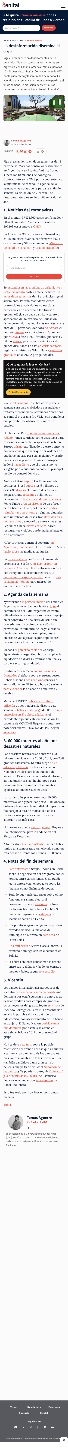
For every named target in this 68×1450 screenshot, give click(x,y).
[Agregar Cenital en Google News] (40, 151)
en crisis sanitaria (49, 346)
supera (30, 485)
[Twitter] (23, 1427)
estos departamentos (17, 296)
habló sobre (11, 551)
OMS (36, 226)
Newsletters (17, 40)
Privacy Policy (41, 1438)
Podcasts (24, 1413)
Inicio (6, 40)
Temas (13, 1407)
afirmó (18, 446)
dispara (21, 490)
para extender (12, 689)
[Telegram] (45, 1427)
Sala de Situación (46, 248)
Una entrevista (18, 946)
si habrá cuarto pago (27, 710)
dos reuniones (35, 680)
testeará (28, 494)
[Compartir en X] (17, 151)
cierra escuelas (36, 526)
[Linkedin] (52, 1427)
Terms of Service (54, 1438)
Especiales (54, 1407)
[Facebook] (38, 1427)
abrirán (17, 341)
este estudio (46, 971)
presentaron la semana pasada (35, 992)
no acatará (52, 328)
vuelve (13, 337)
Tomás (7, 1104)
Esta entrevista (18, 869)
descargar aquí (40, 827)
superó (28, 481)
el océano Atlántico (33, 844)
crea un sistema (31, 503)
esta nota (9, 732)
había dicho (21, 464)
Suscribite (48, 27)
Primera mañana (34, 40)
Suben (19, 332)
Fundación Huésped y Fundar (23, 577)
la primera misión (33, 602)
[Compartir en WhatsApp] (25, 151)
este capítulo (44, 1080)
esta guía (45, 914)
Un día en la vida (37, 1122)
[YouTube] (15, 1427)
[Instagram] (31, 1427)
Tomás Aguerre (23, 140)
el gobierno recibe (27, 650)
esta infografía (17, 559)
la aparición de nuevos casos (42, 499)
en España (26, 547)
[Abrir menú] (63, 6)
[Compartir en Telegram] (29, 151)
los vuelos (21, 403)
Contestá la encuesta (18, 392)
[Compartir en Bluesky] (21, 151)
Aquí (53, 606)
